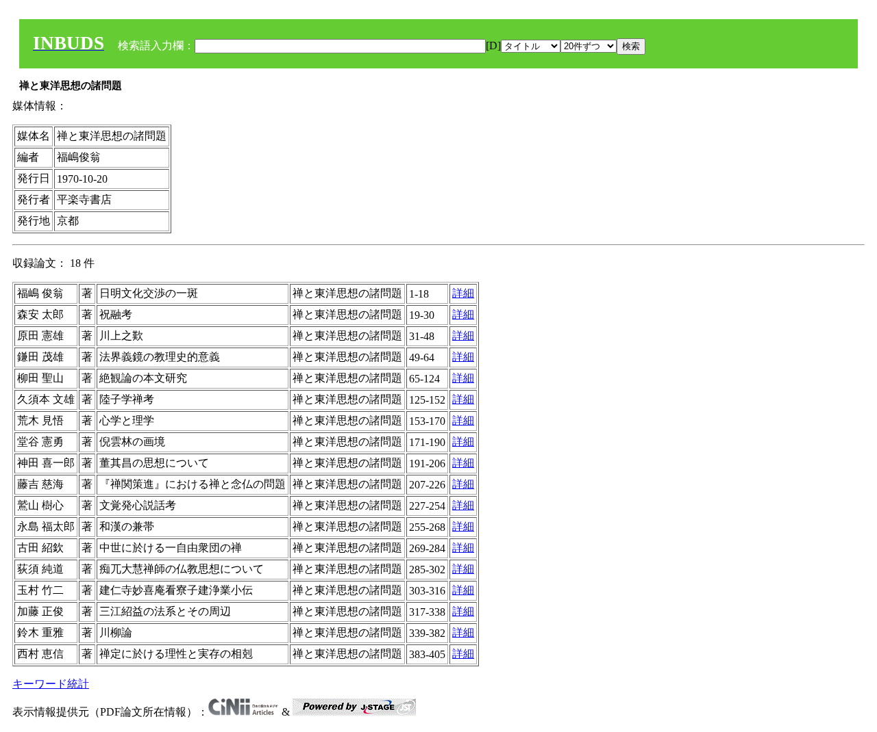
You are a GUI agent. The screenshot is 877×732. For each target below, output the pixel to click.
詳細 (463, 293)
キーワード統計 (50, 684)
